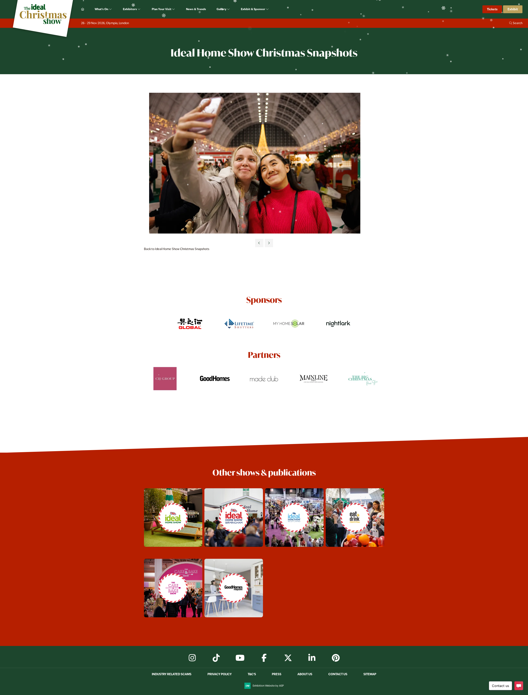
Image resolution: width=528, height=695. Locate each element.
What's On (102, 9)
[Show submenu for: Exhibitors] (139, 9)
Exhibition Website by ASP (268, 685)
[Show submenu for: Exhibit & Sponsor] (267, 9)
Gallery (222, 9)
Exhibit (513, 9)
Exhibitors (130, 9)
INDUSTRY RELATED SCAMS (171, 674)
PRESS (276, 674)
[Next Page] (269, 243)
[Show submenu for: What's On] (110, 9)
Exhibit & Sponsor (253, 9)
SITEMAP (369, 674)
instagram (192, 658)
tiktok (216, 658)
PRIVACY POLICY (219, 674)
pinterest (336, 658)
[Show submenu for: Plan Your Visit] (174, 9)
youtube (240, 658)
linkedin (312, 658)
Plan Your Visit (162, 9)
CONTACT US (337, 674)
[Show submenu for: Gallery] (228, 9)
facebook (264, 658)
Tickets (492, 9)
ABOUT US (304, 674)
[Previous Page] (259, 243)
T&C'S (252, 674)
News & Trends (196, 9)
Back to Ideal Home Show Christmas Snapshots (176, 249)
